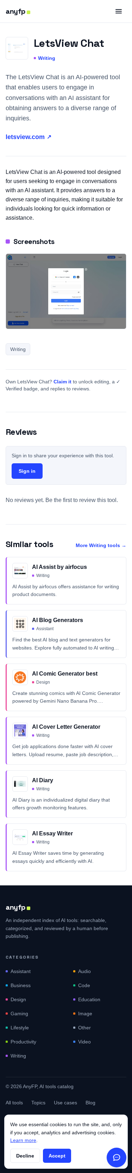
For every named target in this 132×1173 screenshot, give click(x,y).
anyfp (15, 11)
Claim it (62, 381)
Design (18, 999)
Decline (25, 1156)
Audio (84, 971)
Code (84, 985)
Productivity (23, 1042)
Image (85, 1013)
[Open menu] (118, 11)
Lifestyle (20, 1027)
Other (84, 1027)
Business (21, 985)
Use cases (65, 1102)
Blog (90, 1102)
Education (89, 999)
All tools (14, 1102)
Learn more (23, 1140)
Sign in (27, 471)
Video (84, 1042)
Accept (57, 1156)
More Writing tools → (101, 545)
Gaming (19, 1013)
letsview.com (28, 136)
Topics (38, 1102)
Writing (46, 58)
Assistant (21, 971)
